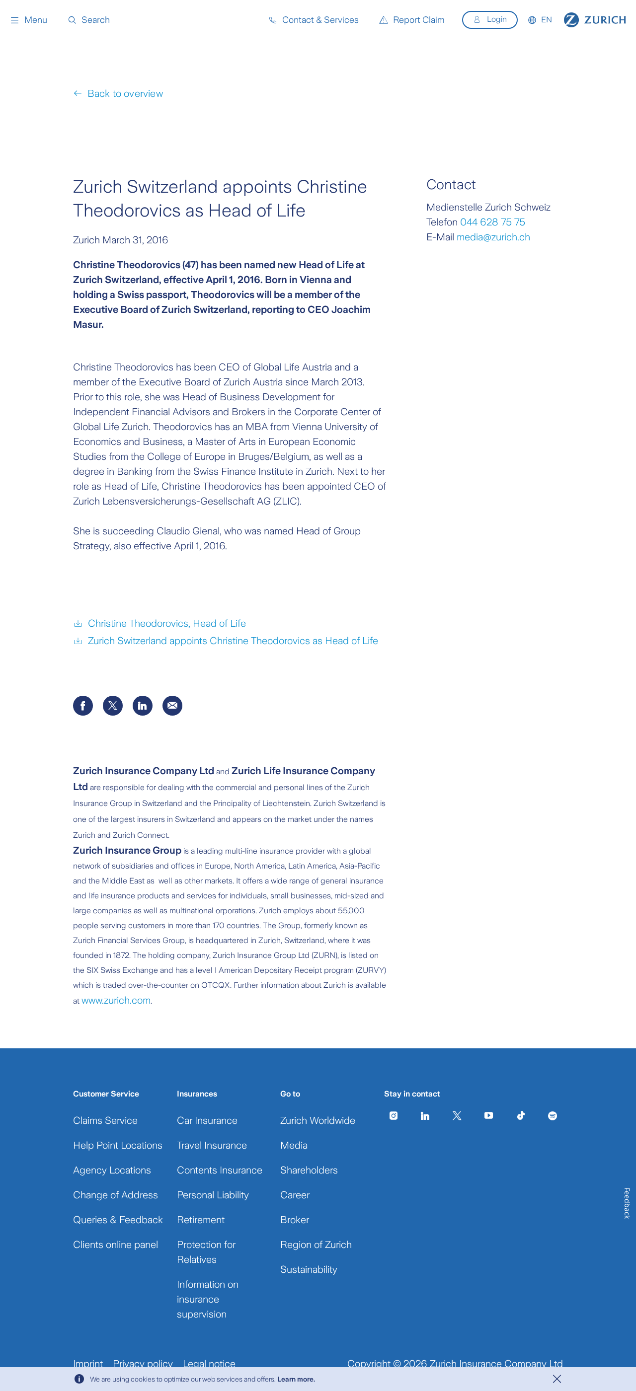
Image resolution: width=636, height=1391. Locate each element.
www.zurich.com (116, 1000)
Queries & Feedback (118, 1219)
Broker (294, 1219)
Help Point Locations (117, 1145)
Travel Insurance (212, 1145)
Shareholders (309, 1170)
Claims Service (105, 1120)
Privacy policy (143, 1363)
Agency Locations (112, 1170)
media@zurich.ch (493, 236)
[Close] (557, 1379)
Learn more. (296, 1379)
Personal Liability (213, 1194)
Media (294, 1145)
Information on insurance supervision (207, 1299)
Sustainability (308, 1269)
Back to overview (124, 93)
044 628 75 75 (492, 222)
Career (295, 1194)
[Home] (595, 20)
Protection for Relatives (206, 1252)
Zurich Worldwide (317, 1120)
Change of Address (115, 1194)
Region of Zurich (316, 1244)
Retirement (201, 1219)
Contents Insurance (219, 1170)
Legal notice (209, 1363)
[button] (28, 20)
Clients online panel (115, 1244)
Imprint (88, 1363)
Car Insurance (207, 1120)
